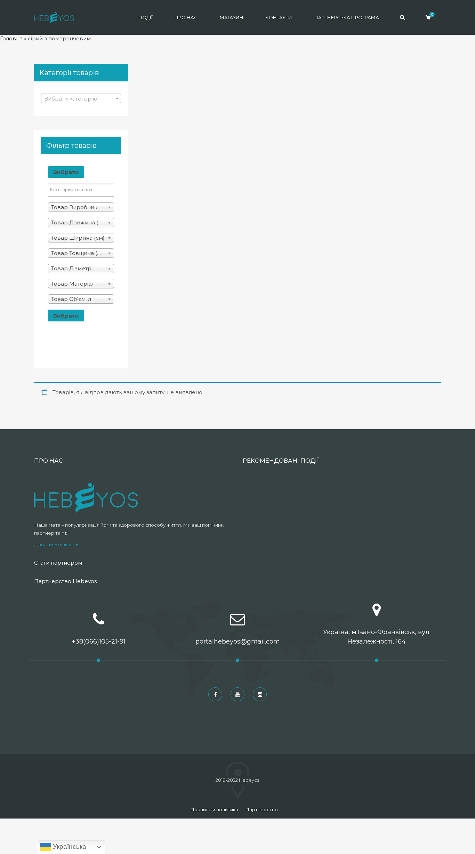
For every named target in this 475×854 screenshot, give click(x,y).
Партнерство (261, 809)
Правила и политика (214, 809)
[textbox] (81, 99)
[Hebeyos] (54, 17)
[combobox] (81, 98)
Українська (68, 846)
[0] (428, 17)
